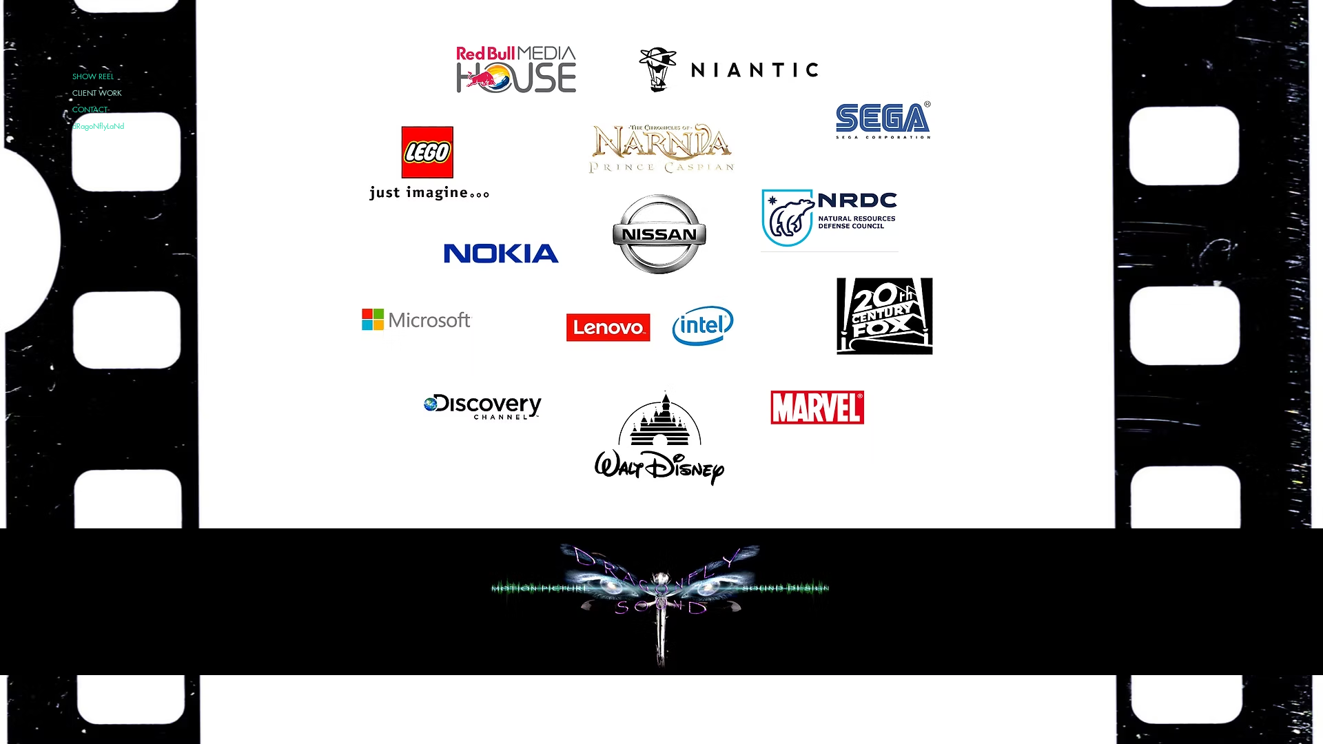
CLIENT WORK (97, 92)
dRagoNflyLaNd (98, 126)
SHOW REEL (93, 76)
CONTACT (89, 109)
